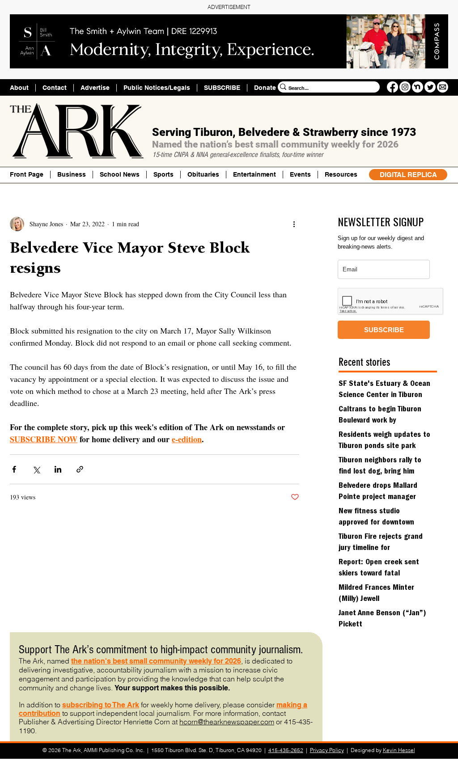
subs (70, 705)
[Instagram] (405, 87)
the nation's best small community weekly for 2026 (156, 661)
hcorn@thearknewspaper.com (226, 721)
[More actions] (293, 224)
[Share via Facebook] (14, 469)
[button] (341, 174)
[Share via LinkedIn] (58, 469)
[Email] (442, 87)
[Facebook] (392, 87)
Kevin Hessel (399, 750)
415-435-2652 (285, 750)
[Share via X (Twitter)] (36, 469)
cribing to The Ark (109, 705)
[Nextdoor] (417, 87)
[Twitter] (430, 87)
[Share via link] (80, 469)
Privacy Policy (327, 750)
